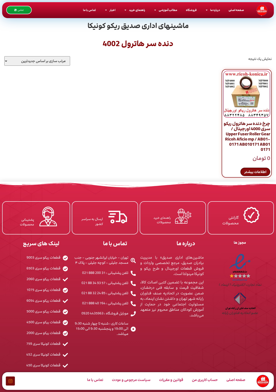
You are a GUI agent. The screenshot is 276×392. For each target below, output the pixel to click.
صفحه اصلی (236, 10)
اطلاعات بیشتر (255, 172)
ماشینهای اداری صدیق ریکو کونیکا (138, 26)
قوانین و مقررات (171, 380)
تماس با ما (89, 10)
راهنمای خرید (137, 10)
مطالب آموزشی (168, 10)
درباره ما (215, 10)
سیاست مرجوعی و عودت (131, 380)
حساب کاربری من (205, 380)
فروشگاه (191, 10)
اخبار (112, 10)
